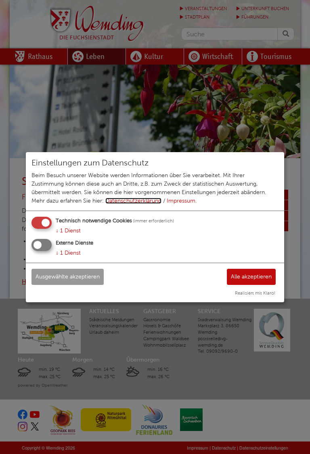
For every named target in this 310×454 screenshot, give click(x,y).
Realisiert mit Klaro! (255, 293)
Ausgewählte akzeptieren (68, 277)
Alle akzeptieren (251, 277)
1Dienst (68, 231)
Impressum (181, 201)
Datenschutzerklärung (133, 201)
